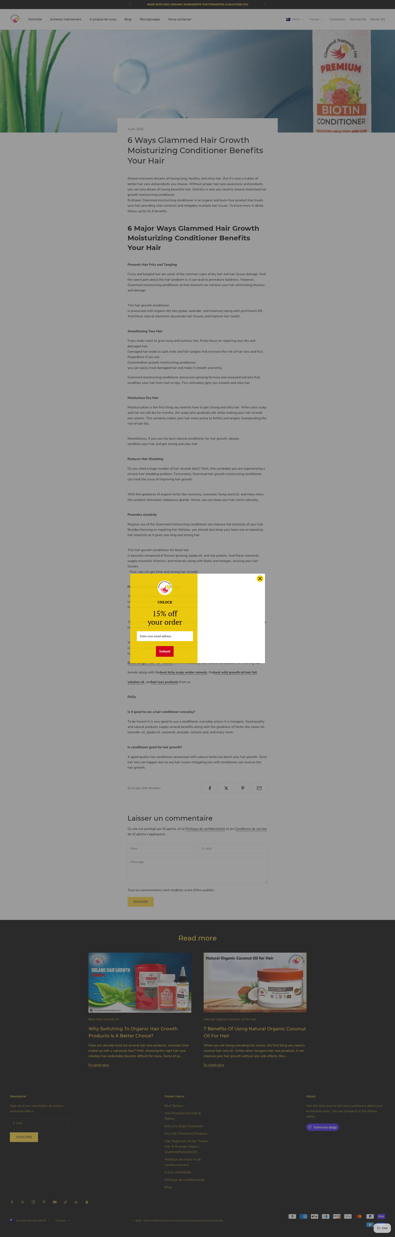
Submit (164, 651)
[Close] (260, 579)
